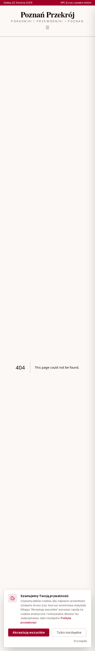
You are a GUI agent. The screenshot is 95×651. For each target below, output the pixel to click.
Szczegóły (80, 641)
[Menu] (47, 27)
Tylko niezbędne (69, 632)
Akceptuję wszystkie (29, 632)
